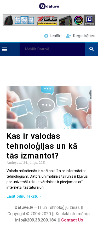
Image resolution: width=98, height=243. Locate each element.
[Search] (91, 49)
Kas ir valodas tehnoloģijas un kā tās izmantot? (42, 145)
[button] (4, 49)
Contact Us (72, 220)
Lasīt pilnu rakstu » (24, 196)
